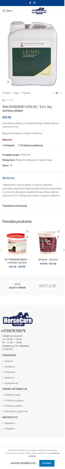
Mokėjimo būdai (12, 395)
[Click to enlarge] (8, 82)
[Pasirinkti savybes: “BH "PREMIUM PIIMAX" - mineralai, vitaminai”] (27, 237)
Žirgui (16, 93)
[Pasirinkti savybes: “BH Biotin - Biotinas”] (58, 237)
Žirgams (9, 361)
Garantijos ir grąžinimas (16, 411)
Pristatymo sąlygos (14, 400)
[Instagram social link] (34, 2)
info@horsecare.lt (12, 336)
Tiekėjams (10, 428)
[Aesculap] (47, 286)
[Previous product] (53, 93)
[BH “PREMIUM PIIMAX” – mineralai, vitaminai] (17, 242)
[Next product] (61, 93)
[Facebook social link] (30, 2)
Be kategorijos (30, 160)
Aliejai (19, 160)
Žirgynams (10, 372)
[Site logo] (39, 10)
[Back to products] (57, 93)
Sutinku (46, 463)
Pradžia (6, 93)
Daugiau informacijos (23, 463)
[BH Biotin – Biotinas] (48, 242)
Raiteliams (10, 366)
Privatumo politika (14, 406)
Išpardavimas (11, 383)
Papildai (26, 93)
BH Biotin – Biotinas (48, 259)
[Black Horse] (17, 286)
